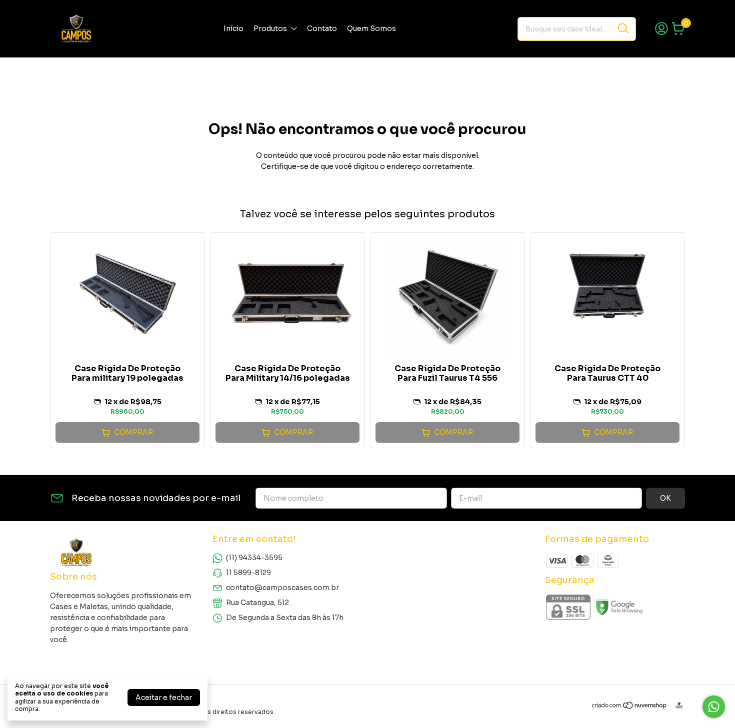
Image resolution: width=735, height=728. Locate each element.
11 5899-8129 (248, 572)
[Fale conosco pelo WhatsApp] (713, 707)
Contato (322, 28)
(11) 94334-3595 (254, 557)
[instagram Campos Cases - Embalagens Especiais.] (61, 660)
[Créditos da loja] (676, 705)
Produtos (270, 28)
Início (234, 28)
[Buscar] (622, 28)
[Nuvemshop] (630, 707)
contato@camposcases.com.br (282, 587)
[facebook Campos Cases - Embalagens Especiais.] (85, 660)
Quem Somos (371, 28)
